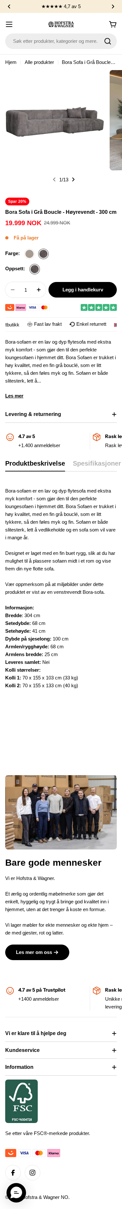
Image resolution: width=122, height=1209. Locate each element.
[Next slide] (73, 179)
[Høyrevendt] (34, 269)
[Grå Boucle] (43, 254)
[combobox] (61, 41)
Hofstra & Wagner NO (45, 1197)
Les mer (14, 395)
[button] (9, 6)
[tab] (35, 465)
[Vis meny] (9, 24)
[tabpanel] (61, 603)
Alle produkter (39, 62)
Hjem (11, 62)
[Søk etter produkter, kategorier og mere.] (108, 41)
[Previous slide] (54, 179)
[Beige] (29, 254)
